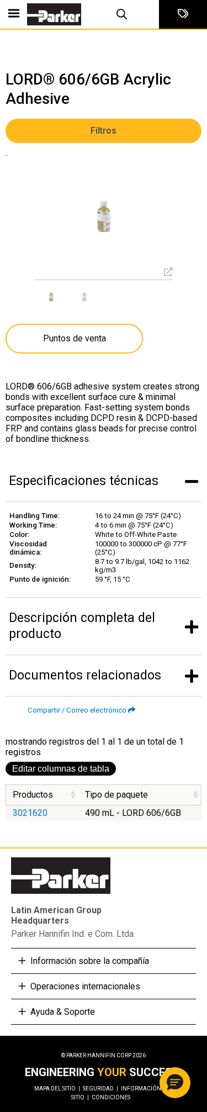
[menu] (13, 14)
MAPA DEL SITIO (57, 1088)
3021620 (30, 813)
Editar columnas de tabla (60, 768)
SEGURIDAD (100, 1088)
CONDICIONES (111, 1097)
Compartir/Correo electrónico (77, 710)
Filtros (103, 130)
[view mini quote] (183, 14)
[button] (175, 1082)
